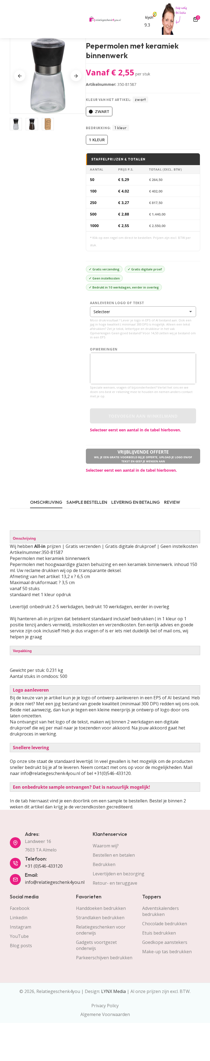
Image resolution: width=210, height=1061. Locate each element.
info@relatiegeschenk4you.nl (54, 882)
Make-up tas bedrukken (167, 952)
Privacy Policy (105, 1006)
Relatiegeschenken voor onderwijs (101, 930)
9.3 (147, 25)
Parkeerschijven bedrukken (104, 958)
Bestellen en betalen (114, 855)
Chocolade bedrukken (164, 924)
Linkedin (18, 918)
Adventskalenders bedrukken (160, 911)
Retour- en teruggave (115, 883)
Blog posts (21, 946)
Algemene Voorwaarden (105, 1014)
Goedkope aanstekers (164, 942)
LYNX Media (113, 991)
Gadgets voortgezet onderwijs (96, 945)
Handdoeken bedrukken (101, 908)
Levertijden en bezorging (118, 874)
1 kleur (97, 139)
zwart (102, 111)
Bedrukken (104, 864)
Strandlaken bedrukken (100, 918)
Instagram (20, 927)
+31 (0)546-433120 (44, 866)
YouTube (19, 936)
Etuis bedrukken (159, 933)
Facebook (20, 908)
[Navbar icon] (12, 19)
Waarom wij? (106, 846)
